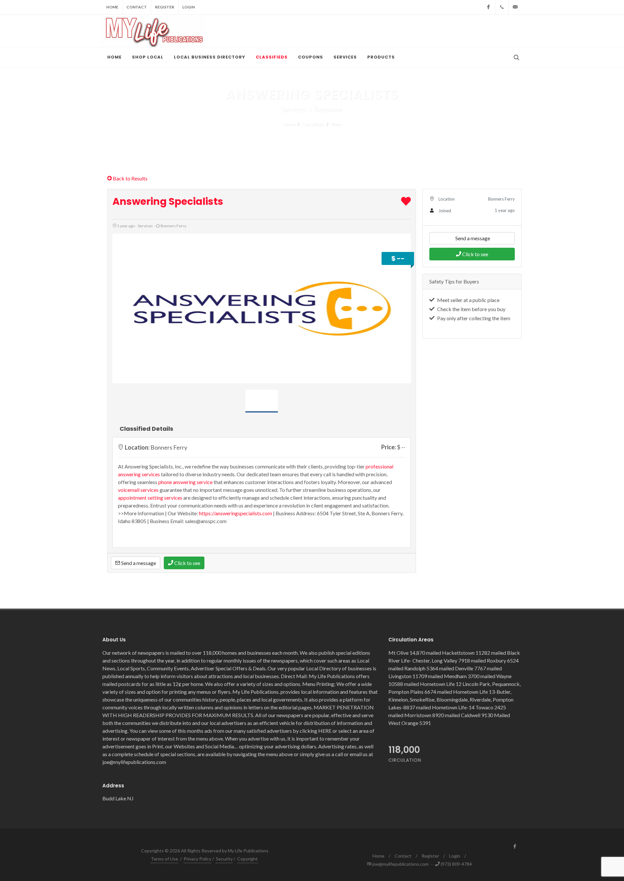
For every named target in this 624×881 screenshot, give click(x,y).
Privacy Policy (197, 858)
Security (224, 858)
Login (188, 7)
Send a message (138, 563)
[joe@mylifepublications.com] (515, 7)
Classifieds (313, 124)
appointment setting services (150, 497)
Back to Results (130, 178)
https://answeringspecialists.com (235, 513)
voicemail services (138, 490)
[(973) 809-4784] (501, 7)
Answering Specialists (167, 201)
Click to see (186, 563)
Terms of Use (164, 858)
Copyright (247, 858)
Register (164, 7)
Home (112, 7)
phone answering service (185, 482)
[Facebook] (488, 7)
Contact (136, 7)
